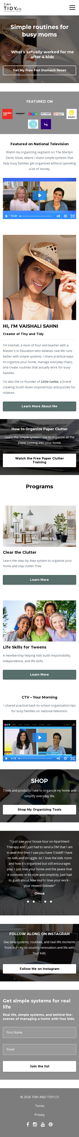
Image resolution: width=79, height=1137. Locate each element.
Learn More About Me (39, 406)
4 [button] (45, 902)
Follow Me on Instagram (39, 969)
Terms (39, 1106)
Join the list (39, 1066)
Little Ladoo (49, 381)
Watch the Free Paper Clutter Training (39, 460)
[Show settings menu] (65, 216)
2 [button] (34, 902)
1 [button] (28, 902)
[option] (39, 867)
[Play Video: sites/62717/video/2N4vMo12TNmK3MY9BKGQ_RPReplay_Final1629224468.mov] (39, 737)
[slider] (36, 216)
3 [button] (39, 902)
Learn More (39, 580)
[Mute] (58, 216)
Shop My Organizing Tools (39, 809)
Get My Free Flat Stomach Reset (39, 70)
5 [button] (51, 902)
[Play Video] (6, 216)
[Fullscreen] (72, 216)
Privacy (40, 1115)
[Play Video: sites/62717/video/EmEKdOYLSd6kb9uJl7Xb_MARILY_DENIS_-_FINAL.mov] (39, 195)
